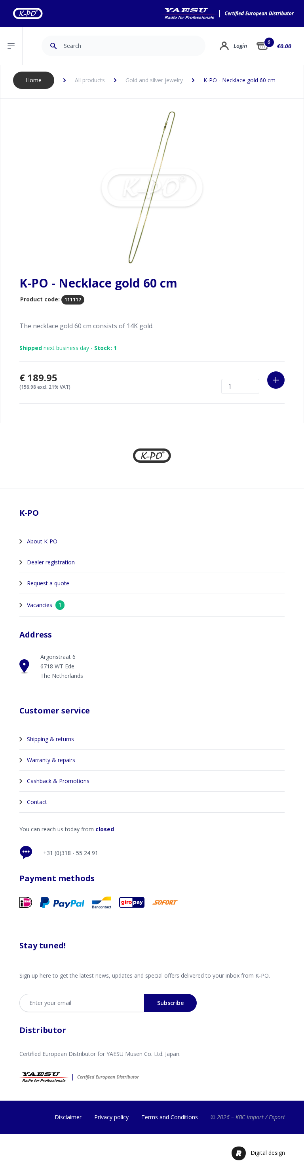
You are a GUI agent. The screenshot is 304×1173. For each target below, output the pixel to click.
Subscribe (170, 1003)
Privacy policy (111, 1117)
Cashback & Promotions (58, 781)
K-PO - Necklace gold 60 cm (239, 80)
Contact (37, 802)
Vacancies (44, 605)
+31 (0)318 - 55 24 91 (70, 853)
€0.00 (284, 46)
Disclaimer (68, 1117)
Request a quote (48, 583)
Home (34, 80)
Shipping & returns (50, 739)
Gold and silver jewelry (154, 80)
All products (90, 80)
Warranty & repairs (51, 760)
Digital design (268, 1152)
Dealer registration (51, 562)
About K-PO (42, 541)
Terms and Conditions (169, 1117)
